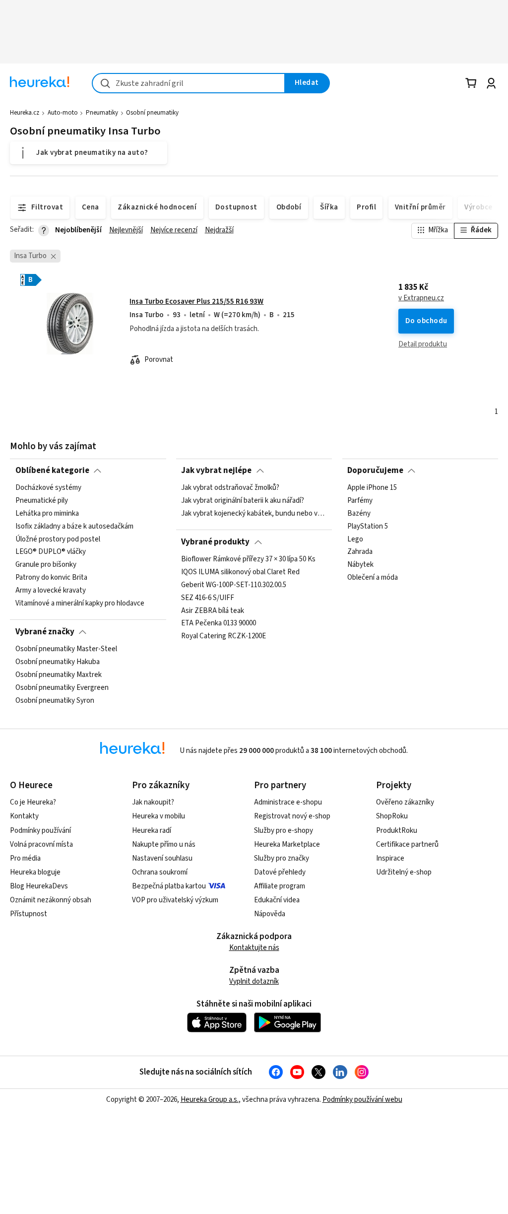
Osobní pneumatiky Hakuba (57, 662)
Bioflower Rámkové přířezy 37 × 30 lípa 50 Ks (248, 559)
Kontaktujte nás (254, 948)
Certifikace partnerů (407, 844)
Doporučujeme (375, 470)
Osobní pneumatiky (152, 112)
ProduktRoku (396, 830)
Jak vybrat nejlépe (216, 470)
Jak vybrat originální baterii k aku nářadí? (242, 501)
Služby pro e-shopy (283, 830)
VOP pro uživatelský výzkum (175, 900)
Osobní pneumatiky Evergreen (62, 688)
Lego (355, 539)
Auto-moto (63, 112)
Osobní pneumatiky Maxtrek (58, 675)
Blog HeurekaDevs (39, 886)
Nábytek (360, 565)
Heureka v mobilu (158, 816)
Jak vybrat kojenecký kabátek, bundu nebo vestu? (254, 514)
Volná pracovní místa (41, 844)
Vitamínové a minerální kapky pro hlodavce (79, 603)
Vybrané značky (44, 632)
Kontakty (24, 816)
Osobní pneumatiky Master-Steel (66, 649)
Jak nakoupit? (153, 802)
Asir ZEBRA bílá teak (212, 610)
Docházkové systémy (48, 488)
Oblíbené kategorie (52, 470)
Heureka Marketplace (287, 844)
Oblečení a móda (372, 578)
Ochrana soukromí (160, 872)
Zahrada (360, 552)
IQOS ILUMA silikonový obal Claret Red (240, 572)
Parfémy (360, 501)
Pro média (25, 858)
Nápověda (269, 914)
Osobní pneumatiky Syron (54, 701)
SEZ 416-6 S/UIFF (207, 598)
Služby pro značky (281, 858)
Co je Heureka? (33, 802)
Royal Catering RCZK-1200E (223, 636)
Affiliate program (279, 886)
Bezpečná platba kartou (169, 886)
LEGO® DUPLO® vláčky (50, 552)
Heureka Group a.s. (210, 1099)
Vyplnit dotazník (254, 981)
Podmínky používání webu (362, 1099)
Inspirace (390, 858)
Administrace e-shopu (288, 802)
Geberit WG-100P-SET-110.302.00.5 (233, 585)
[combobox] (188, 83)
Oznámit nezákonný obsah (50, 900)
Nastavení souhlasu (162, 858)
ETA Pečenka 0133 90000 (218, 623)
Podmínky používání (40, 830)
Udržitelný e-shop (404, 872)
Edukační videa (277, 900)
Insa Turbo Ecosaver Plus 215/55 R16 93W (196, 301)
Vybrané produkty (215, 542)
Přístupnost (28, 914)
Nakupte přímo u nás (163, 844)
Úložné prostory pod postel (57, 539)
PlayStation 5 (367, 527)
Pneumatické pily (41, 501)
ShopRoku (392, 816)
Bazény (359, 514)
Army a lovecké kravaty (50, 591)
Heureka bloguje (35, 872)
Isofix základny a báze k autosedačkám (74, 527)
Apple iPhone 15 (372, 488)
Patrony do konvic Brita (51, 578)
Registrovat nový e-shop (292, 816)
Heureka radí (151, 830)
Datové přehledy (280, 872)
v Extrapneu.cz (421, 298)
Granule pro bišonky (45, 565)
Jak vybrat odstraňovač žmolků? (230, 488)
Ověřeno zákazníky (405, 802)
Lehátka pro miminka (47, 514)
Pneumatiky (102, 112)
